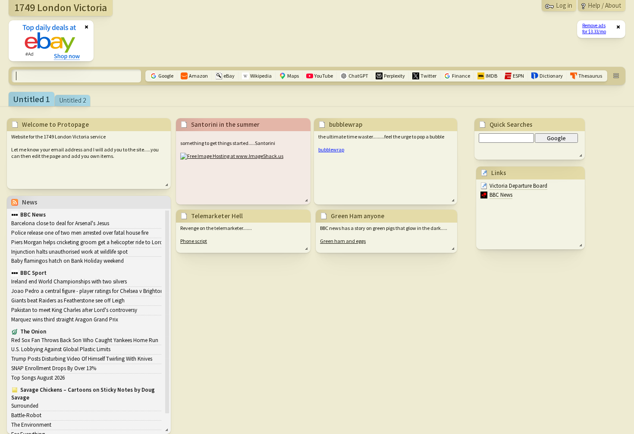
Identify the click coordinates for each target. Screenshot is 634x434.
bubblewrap (331, 149)
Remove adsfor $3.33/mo (594, 28)
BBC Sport (33, 273)
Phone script (193, 241)
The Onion (33, 331)
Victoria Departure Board (518, 185)
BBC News (501, 194)
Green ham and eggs (343, 241)
